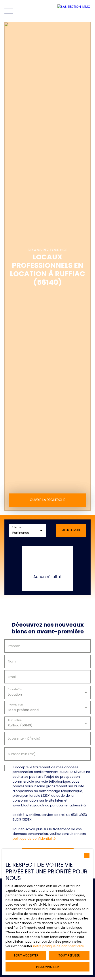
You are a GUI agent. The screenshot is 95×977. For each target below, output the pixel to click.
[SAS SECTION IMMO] (75, 11)
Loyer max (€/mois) (24, 739)
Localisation (15, 720)
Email (12, 677)
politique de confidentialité (34, 838)
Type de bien (15, 704)
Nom (12, 661)
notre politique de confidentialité (58, 946)
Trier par (16, 527)
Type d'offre (15, 689)
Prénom (14, 646)
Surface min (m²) (22, 754)
